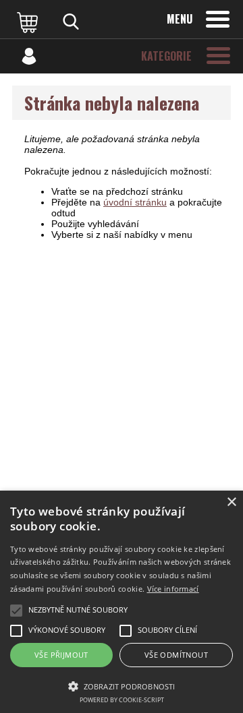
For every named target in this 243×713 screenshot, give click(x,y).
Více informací (173, 589)
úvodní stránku (135, 202)
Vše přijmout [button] (61, 655)
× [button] (231, 502)
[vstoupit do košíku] (29, 21)
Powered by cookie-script (122, 699)
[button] (121, 685)
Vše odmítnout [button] (176, 655)
